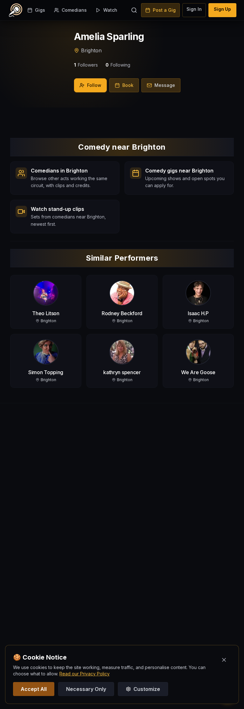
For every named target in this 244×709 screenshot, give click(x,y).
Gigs (40, 10)
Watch (110, 10)
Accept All (34, 689)
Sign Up (222, 9)
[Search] (134, 10)
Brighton (91, 50)
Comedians (74, 10)
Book (127, 85)
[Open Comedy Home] (16, 10)
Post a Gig (164, 10)
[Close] (224, 660)
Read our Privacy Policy (84, 673)
